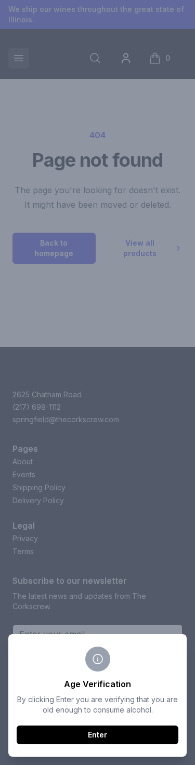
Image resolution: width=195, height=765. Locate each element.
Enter (97, 734)
